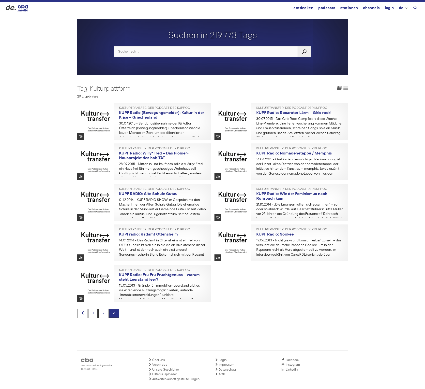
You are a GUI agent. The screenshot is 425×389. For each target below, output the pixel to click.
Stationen (349, 8)
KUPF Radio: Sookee (275, 234)
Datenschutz (227, 369)
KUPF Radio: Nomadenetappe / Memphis (294, 153)
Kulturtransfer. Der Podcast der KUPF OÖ (154, 108)
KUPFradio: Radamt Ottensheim (148, 234)
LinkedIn (291, 369)
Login (389, 8)
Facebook (291, 360)
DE (401, 8)
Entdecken (303, 8)
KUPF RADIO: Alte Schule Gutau (148, 194)
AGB (221, 374)
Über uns (158, 360)
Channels (371, 8)
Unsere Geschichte (165, 369)
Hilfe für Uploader (164, 374)
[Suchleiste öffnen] (415, 8)
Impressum (226, 364)
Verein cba (159, 364)
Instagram (292, 364)
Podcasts (326, 8)
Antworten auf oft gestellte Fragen (175, 379)
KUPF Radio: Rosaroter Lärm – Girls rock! (294, 113)
